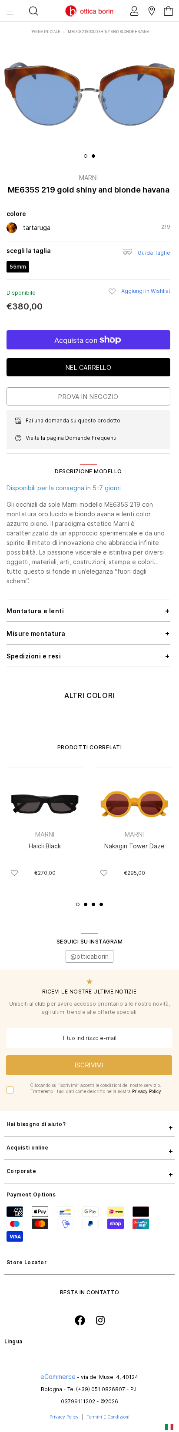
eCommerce (58, 1376)
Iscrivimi (89, 1065)
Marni (88, 177)
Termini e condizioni (107, 1416)
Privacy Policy (146, 1091)
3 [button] (93, 904)
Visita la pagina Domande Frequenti (71, 438)
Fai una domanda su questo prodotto (73, 420)
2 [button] (93, 156)
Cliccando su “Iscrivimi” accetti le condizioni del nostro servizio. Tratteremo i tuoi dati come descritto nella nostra (95, 1088)
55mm (18, 266)
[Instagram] (100, 1320)
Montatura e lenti (35, 611)
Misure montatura (36, 633)
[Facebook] (80, 1320)
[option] (89, 94)
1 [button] (85, 156)
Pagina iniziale (45, 32)
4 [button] (101, 904)
